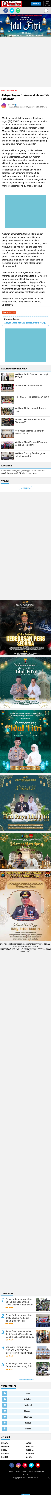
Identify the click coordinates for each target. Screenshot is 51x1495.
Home (3, 90)
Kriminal (28, 1399)
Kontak (25, 1475)
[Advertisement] (25, 62)
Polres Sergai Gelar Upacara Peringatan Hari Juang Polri (18, 1365)
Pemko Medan (9, 312)
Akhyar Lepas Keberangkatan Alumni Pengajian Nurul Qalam (25, 322)
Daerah (28, 1393)
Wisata (28, 1429)
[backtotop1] (49, 1478)
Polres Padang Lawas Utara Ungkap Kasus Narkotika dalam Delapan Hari (18, 1318)
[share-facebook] (5, 10)
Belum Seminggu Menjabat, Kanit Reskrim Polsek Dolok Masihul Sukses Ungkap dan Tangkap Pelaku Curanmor (19, 1334)
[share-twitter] (12, 10)
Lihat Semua (25, 488)
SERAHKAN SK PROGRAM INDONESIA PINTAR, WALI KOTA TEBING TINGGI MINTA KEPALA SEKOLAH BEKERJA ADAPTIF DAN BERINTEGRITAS (19, 1350)
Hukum (4, 1450)
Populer (36, 4)
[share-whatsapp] (18, 10)
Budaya (28, 1423)
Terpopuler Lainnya (25, 1379)
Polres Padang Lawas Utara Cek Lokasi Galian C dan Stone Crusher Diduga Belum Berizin (19, 1302)
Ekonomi (28, 1411)
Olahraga (28, 1417)
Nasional (28, 1405)
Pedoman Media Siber (37, 1471)
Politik (4, 1457)
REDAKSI (10, 1471)
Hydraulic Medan (21, 1471)
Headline (30, 1447)
